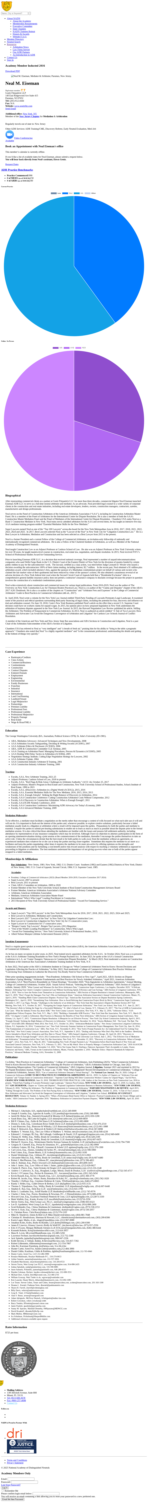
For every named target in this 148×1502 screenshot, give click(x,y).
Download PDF (12, 71)
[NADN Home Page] (19, 1376)
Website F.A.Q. (20, 36)
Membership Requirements (25, 23)
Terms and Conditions (17, 1460)
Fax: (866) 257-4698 (16, 1400)
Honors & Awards (21, 34)
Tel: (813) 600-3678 (16, 1398)
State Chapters (19, 29)
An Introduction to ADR (24, 55)
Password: (6, 1482)
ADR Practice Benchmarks (17, 169)
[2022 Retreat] (24, 90)
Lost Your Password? (11, 1485)
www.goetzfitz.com (23, 106)
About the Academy (22, 21)
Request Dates (11, 164)
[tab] (74, 169)
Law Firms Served (21, 49)
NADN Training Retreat (24, 31)
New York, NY (30, 114)
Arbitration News (21, 47)
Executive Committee (22, 26)
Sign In (10, 60)
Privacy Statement (15, 1463)
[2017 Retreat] (22, 90)
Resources (11, 44)
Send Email (10, 108)
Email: (4, 1479)
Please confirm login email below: (16, 1493)
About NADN (13, 18)
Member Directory (15, 39)
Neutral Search (14, 42)
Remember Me (11, 1491)
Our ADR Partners (21, 52)
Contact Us (12, 57)
